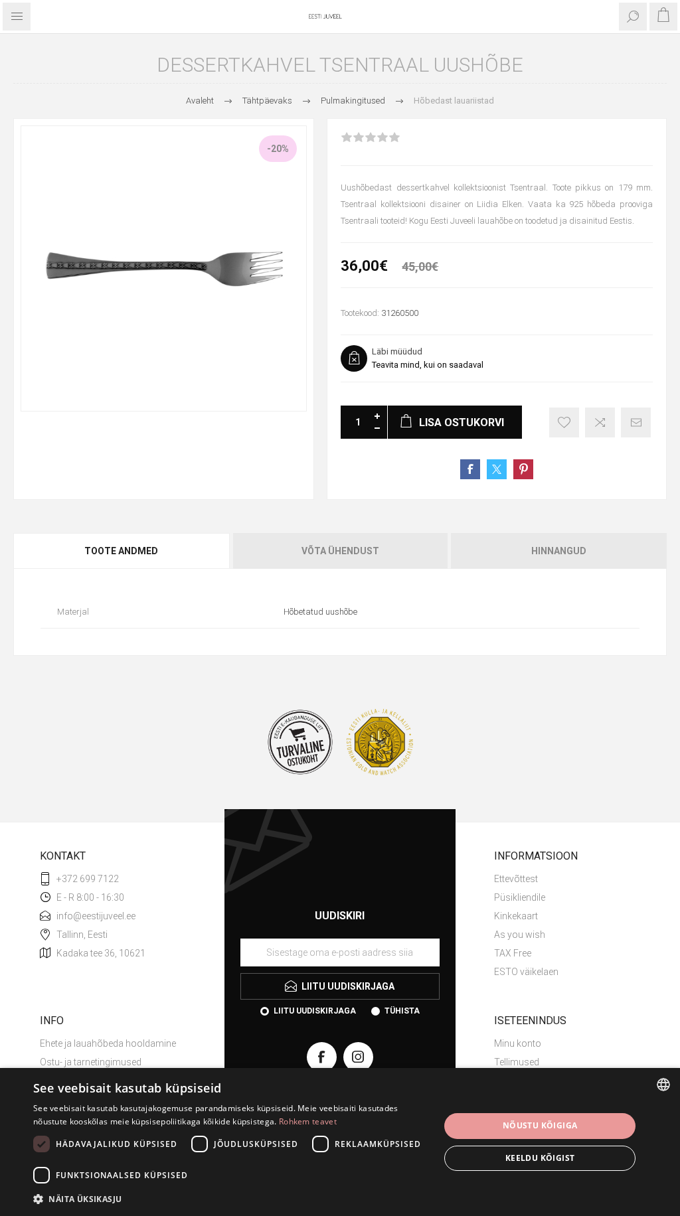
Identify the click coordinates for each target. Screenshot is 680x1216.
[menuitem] (567, 879)
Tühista (402, 1011)
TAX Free (512, 953)
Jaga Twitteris (497, 469)
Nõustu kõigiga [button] (540, 1125)
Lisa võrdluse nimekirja (600, 422)
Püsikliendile (519, 897)
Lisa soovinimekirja (564, 422)
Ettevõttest (516, 879)
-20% (278, 148)
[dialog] (340, 1142)
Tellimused (516, 1062)
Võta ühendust (340, 551)
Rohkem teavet (308, 1121)
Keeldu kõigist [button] (540, 1158)
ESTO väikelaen (526, 971)
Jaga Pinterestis (523, 469)
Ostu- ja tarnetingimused (90, 1062)
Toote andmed (121, 551)
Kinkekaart (516, 916)
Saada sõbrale (636, 422)
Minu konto (517, 1043)
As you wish (519, 934)
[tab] (122, 551)
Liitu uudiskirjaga (315, 1011)
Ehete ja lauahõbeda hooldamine (108, 1043)
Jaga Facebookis (470, 469)
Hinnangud (558, 551)
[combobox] (663, 1084)
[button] (230, 1198)
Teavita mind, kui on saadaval (427, 365)
